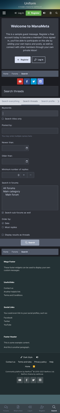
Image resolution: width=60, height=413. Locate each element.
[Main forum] (30, 194)
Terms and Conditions (13, 295)
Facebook (8, 317)
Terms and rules (25, 362)
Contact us (8, 288)
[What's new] (50, 13)
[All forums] (30, 188)
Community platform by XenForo (30, 372)
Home (27, 366)
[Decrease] (30, 175)
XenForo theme (27, 374)
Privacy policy (40, 362)
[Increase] (23, 175)
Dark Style (27, 357)
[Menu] (4, 13)
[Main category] (30, 191)
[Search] (56, 13)
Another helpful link (12, 291)
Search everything (10, 101)
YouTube (7, 325)
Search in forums (10, 182)
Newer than (7, 142)
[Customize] (44, 13)
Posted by (7, 125)
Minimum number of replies (15, 169)
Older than (7, 156)
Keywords (6, 108)
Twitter (7, 321)
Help (51, 362)
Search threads (30, 101)
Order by (6, 219)
